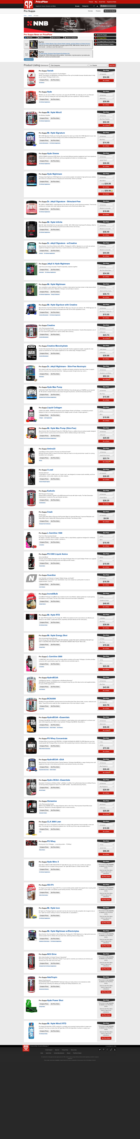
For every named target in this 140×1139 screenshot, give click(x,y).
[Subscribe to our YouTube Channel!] (97, 6)
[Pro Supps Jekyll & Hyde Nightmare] (31, 268)
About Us (57, 1049)
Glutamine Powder (43, 813)
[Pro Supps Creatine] (31, 329)
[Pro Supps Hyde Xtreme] (31, 158)
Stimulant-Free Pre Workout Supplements (47, 397)
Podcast (91, 2)
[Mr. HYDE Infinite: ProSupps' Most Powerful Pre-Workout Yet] (34, 54)
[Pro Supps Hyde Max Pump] (31, 392)
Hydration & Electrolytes (44, 941)
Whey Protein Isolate (43, 895)
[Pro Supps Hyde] (31, 95)
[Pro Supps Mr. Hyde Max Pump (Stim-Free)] (31, 433)
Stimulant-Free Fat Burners (44, 523)
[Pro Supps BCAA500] (31, 702)
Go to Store (31, 83)
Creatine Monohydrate (43, 143)
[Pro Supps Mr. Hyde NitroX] (31, 117)
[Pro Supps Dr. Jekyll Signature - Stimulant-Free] (31, 207)
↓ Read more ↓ (29, 59)
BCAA (40, 460)
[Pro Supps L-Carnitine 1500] (31, 538)
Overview (90, 11)
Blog (96, 2)
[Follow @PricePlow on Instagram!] (93, 6)
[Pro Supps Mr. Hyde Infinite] (31, 228)
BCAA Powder (53, 727)
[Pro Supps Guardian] (31, 579)
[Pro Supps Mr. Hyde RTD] (31, 619)
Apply (112, 65)
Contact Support (48, 1049)
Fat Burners (41, 82)
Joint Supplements (48, 417)
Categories (85, 6)
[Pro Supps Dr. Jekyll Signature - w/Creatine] (31, 248)
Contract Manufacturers (59, 1053)
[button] (70, 60)
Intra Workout (42, 689)
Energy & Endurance (55, 294)
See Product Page (31, 79)
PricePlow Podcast (77, 1053)
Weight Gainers (42, 604)
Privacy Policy (65, 1049)
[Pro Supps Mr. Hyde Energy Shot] (31, 641)
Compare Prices (44, 80)
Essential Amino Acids (44, 727)
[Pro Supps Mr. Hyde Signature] (31, 137)
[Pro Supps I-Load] (31, 474)
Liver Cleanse (42, 587)
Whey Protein (42, 849)
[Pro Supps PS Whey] (31, 845)
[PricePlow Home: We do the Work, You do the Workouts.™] (29, 5)
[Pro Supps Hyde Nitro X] (31, 868)
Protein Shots (42, 566)
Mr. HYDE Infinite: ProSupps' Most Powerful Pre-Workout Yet (54, 53)
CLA (40, 831)
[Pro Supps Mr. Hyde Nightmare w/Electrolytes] (31, 938)
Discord (68, 1053)
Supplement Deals (111, 2)
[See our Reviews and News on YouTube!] (114, 1049)
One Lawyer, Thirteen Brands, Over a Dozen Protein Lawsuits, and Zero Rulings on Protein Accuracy (64, 43)
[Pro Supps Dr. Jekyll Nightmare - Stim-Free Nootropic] (31, 372)
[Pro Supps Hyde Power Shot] (31, 1006)
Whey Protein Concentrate (44, 748)
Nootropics (41, 272)
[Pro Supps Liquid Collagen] (31, 413)
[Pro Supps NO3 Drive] (31, 961)
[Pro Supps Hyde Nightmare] (31, 178)
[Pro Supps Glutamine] (31, 805)
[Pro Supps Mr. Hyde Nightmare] (31, 289)
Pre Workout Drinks (43, 625)
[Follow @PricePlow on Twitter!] (99, 1049)
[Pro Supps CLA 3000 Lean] (31, 826)
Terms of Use (74, 1049)
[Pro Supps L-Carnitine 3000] (31, 662)
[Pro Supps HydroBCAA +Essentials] (31, 724)
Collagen (41, 417)
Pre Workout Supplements (44, 102)
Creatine (41, 253)
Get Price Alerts (55, 80)
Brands (77, 6)
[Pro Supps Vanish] (31, 75)
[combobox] (69, 65)
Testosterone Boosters (44, 989)
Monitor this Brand (110, 11)
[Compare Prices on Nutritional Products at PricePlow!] (26, 1048)
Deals (42, 1053)
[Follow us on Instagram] (107, 1049)
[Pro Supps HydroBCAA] (31, 683)
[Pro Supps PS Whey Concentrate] (31, 744)
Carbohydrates (42, 502)
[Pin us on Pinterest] (103, 1049)
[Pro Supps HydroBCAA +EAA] (31, 764)
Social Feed (102, 2)
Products (98, 11)
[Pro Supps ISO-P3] (31, 891)
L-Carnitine (41, 544)
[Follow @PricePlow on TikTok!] (111, 1049)
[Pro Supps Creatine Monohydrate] (31, 351)
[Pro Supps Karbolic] (31, 496)
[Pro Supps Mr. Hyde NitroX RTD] (31, 1030)
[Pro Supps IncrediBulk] (31, 599)
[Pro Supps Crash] (31, 517)
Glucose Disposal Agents (44, 481)
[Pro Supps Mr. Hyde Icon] (31, 914)
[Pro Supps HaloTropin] (31, 984)
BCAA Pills (41, 708)
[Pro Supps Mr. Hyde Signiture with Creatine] (31, 310)
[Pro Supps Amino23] (31, 453)
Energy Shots (42, 647)
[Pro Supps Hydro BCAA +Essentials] (31, 785)
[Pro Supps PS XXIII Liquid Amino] (31, 560)
